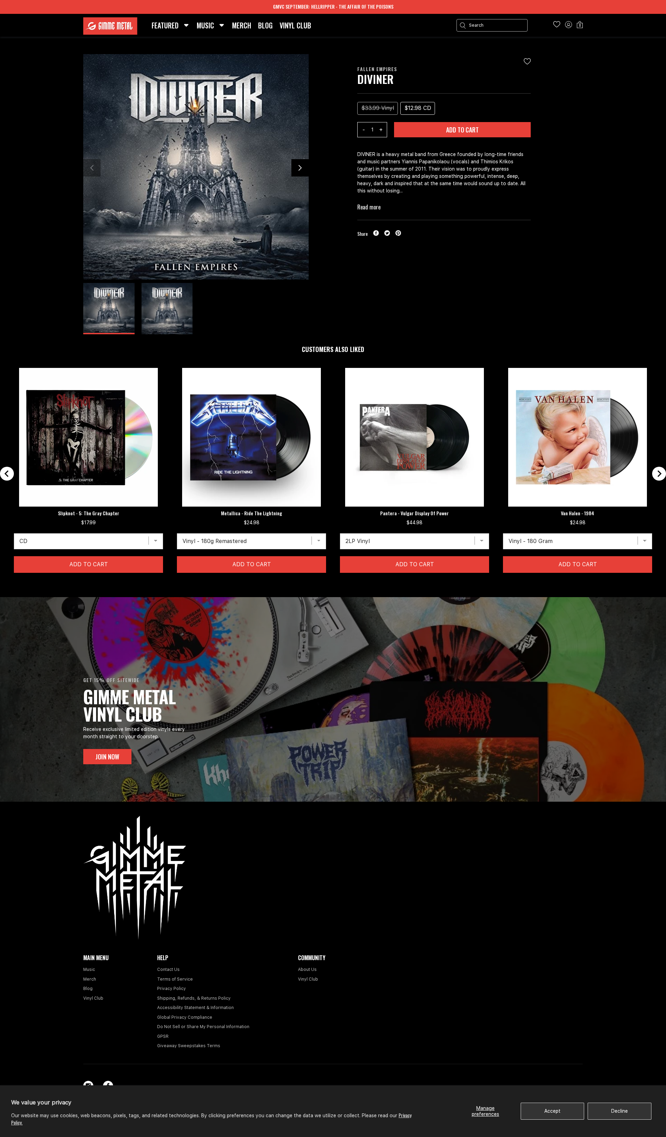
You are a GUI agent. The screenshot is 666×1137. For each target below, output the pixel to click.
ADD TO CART (462, 129)
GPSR (163, 1036)
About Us (307, 969)
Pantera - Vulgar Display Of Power (414, 513)
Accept (552, 1111)
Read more (369, 207)
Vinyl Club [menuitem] (295, 25)
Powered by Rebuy (333, 592)
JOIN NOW (107, 756)
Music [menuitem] (205, 25)
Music (89, 969)
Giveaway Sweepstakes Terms (188, 1045)
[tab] (327, 584)
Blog (88, 988)
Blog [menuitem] (265, 25)
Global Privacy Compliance (184, 1017)
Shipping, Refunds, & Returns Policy (194, 998)
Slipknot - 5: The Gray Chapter (88, 513)
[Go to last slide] (7, 474)
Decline (619, 1111)
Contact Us (168, 969)
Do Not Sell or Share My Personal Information (203, 1026)
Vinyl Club (93, 998)
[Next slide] (659, 474)
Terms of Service (175, 979)
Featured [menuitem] (165, 25)
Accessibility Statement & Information (195, 1007)
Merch (89, 979)
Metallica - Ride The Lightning (251, 513)
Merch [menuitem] (241, 25)
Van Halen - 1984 (577, 513)
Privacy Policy (171, 988)
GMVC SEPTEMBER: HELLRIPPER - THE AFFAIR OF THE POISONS (333, 6)
